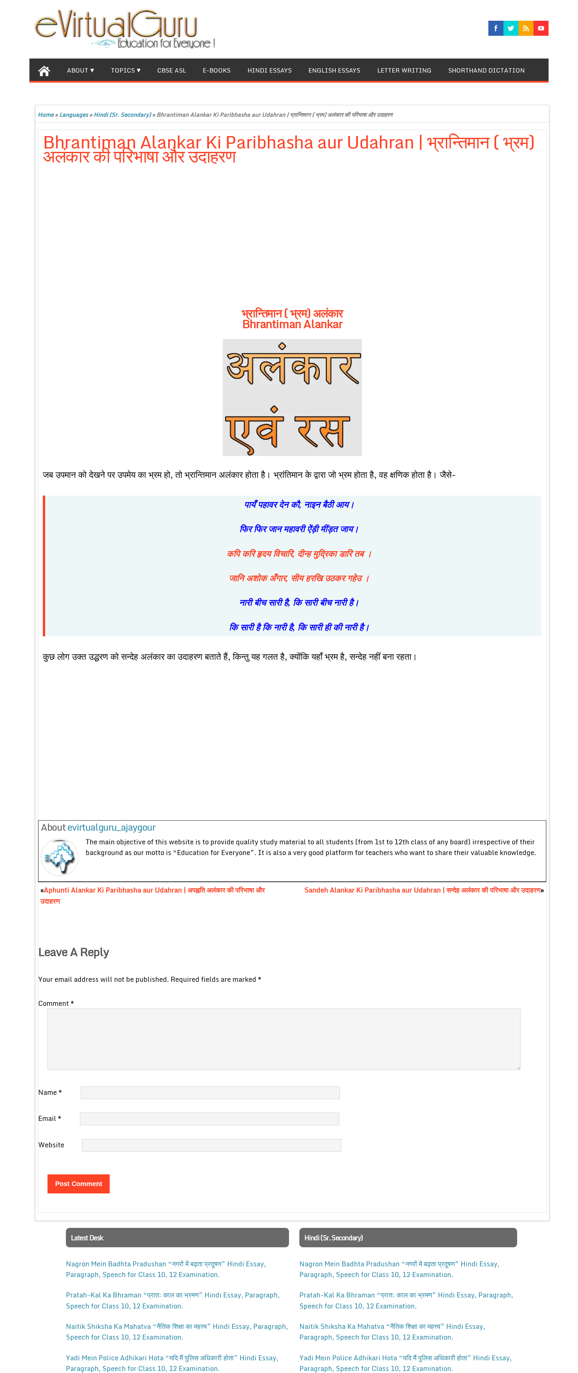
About (77, 70)
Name (50, 1092)
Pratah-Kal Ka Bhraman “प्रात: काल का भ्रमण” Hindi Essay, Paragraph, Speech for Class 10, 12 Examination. (173, 1300)
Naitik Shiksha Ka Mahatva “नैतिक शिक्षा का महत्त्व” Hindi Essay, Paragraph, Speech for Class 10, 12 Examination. (177, 1331)
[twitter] (510, 28)
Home (46, 114)
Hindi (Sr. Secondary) (122, 114)
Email (49, 1118)
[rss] (526, 28)
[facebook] (495, 28)
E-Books (216, 70)
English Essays (334, 70)
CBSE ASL (171, 70)
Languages (73, 114)
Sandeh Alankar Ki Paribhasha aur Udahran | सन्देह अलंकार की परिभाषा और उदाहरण (422, 889)
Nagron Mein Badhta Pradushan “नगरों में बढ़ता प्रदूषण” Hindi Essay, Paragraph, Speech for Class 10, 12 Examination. (166, 1269)
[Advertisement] (205, 242)
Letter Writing (404, 70)
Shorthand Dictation (486, 70)
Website (51, 1144)
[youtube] (541, 28)
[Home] (44, 70)
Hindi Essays (270, 70)
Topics (123, 70)
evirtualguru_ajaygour (111, 827)
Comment (56, 1003)
